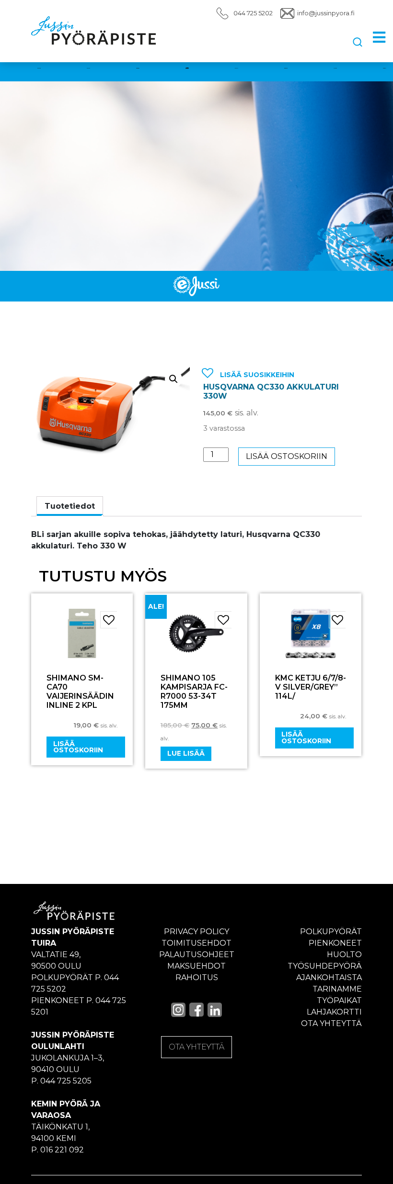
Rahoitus (196, 977)
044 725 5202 (253, 13)
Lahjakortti (334, 1011)
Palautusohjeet (196, 954)
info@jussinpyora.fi (326, 13)
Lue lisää (186, 753)
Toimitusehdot (196, 943)
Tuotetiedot (70, 506)
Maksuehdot (196, 966)
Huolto (344, 954)
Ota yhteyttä (331, 1023)
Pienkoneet (335, 943)
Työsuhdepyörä (325, 966)
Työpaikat (339, 1000)
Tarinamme (337, 989)
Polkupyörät (331, 931)
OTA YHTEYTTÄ (196, 1046)
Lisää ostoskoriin (286, 456)
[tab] (69, 506)
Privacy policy (196, 931)
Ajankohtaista (329, 977)
